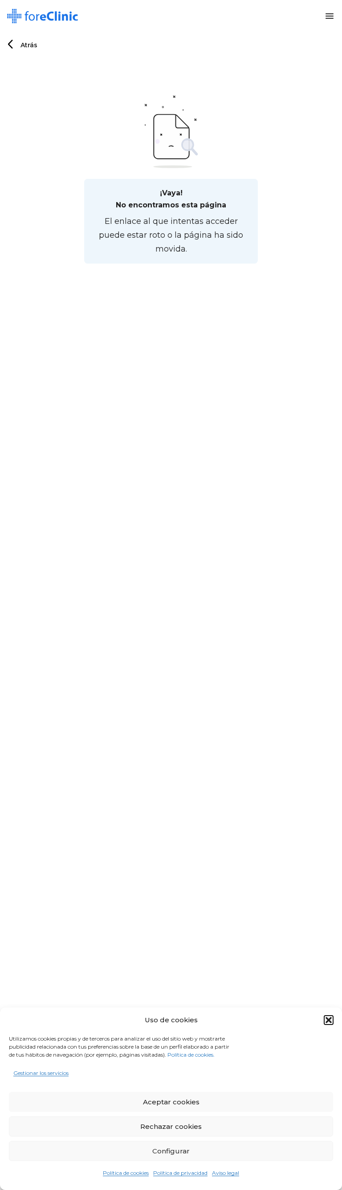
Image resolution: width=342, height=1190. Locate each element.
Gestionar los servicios (41, 1073)
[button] (328, 1020)
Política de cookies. (191, 1054)
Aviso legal (225, 1172)
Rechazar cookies (171, 1126)
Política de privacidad (180, 1172)
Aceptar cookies (171, 1102)
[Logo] (42, 16)
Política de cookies (126, 1172)
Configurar (171, 1151)
